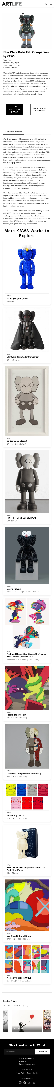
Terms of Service (32, 1073)
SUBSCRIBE (42, 1052)
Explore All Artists (11, 1005)
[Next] (28, 1006)
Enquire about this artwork (14, 109)
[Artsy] (34, 1082)
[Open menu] (50, 4)
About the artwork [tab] (13, 132)
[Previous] (23, 1006)
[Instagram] (20, 1082)
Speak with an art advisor (39, 110)
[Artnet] (29, 1082)
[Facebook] (24, 1082)
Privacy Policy (20, 1073)
